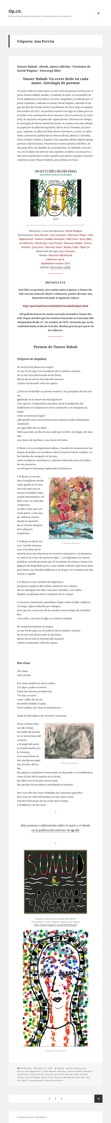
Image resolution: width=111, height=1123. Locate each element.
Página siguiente (98, 1099)
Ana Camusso (75, 1068)
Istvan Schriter (37, 1074)
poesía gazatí (37, 1080)
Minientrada (26, 1068)
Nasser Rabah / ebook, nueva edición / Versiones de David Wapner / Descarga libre (53, 69)
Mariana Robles (32, 1077)
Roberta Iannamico (54, 1080)
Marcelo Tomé (72, 1074)
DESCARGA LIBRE (60, 267)
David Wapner (49, 1071)
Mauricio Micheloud (63, 1077)
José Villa (49, 1074)
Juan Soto (59, 1074)
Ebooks (60, 1068)
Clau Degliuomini (33, 1071)
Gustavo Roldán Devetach (80, 1071)
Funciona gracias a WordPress (31, 1117)
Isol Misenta (23, 1074)
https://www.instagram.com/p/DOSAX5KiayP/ (55, 924)
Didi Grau (61, 1071)
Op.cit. (15, 11)
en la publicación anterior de (56, 830)
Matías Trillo (47, 1077)
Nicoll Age (79, 1077)
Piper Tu (25, 1080)
